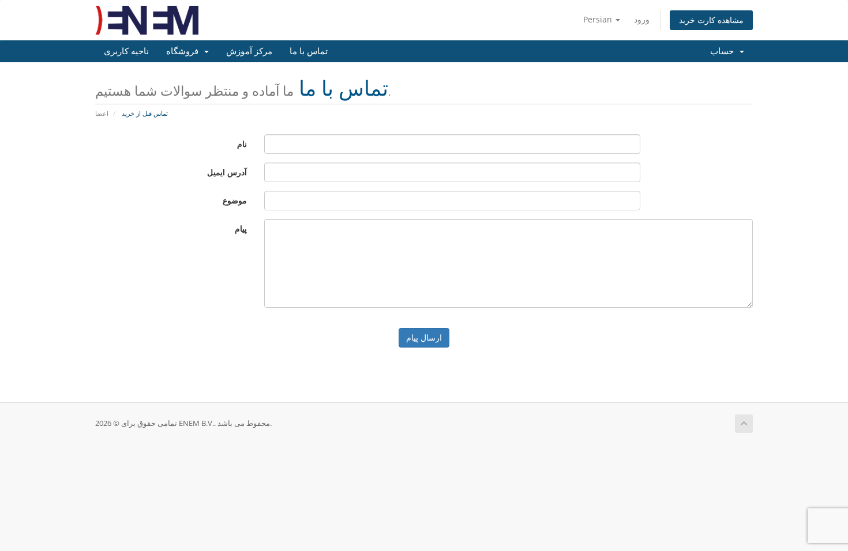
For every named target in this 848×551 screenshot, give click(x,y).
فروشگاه (184, 51)
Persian (598, 19)
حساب (724, 51)
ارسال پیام (424, 337)
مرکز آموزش (249, 51)
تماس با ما (309, 51)
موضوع (235, 200)
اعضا (101, 113)
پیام (241, 228)
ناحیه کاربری (126, 51)
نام (242, 143)
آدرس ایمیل (227, 172)
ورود (642, 19)
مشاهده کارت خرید (711, 19)
